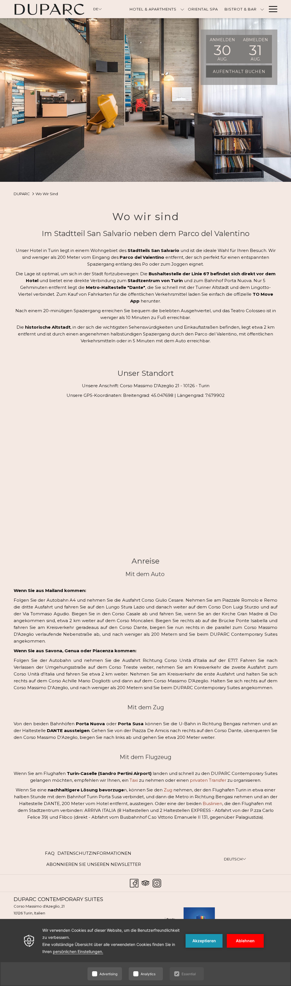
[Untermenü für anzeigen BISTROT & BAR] (262, 9)
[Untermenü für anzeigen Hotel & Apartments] (182, 9)
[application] (145, 952)
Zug (168, 790)
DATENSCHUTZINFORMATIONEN (94, 853)
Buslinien (212, 803)
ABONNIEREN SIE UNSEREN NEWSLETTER (93, 865)
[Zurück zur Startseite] (49, 9)
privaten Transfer (208, 780)
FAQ (50, 853)
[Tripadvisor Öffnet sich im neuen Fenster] (145, 882)
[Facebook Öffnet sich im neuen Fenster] (134, 882)
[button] (222, 49)
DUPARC (22, 193)
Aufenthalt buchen (239, 71)
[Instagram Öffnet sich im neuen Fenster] (157, 882)
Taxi (134, 780)
